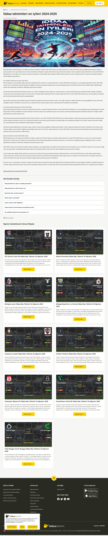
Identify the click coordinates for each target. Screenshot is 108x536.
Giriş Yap (89, 3)
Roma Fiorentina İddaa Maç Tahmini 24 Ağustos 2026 (76, 256)
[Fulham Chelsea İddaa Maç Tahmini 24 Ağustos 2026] (79, 339)
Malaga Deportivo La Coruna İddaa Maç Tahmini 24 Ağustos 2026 (78, 305)
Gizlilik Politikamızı (10, 522)
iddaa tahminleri (63, 69)
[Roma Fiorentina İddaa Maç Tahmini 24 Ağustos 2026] (79, 242)
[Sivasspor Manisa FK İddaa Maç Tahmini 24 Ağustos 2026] (28, 387)
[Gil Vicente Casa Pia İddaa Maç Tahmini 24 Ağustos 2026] (28, 242)
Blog (6, 9)
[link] (11, 3)
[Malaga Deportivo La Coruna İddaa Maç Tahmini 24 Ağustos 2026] (79, 289)
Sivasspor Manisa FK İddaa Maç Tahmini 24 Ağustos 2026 (26, 401)
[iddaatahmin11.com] (54, 526)
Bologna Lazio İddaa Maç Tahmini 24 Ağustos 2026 (24, 304)
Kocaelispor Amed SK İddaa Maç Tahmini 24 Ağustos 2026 (78, 401)
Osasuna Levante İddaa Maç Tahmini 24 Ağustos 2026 (25, 354)
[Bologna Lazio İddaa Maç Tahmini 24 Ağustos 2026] (28, 289)
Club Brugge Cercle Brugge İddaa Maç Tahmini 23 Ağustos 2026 (27, 450)
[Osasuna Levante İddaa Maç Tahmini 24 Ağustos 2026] (28, 339)
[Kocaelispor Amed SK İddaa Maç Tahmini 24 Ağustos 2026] (79, 387)
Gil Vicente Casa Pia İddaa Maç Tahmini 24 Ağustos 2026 (26, 256)
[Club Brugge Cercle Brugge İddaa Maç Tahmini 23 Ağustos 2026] (28, 434)
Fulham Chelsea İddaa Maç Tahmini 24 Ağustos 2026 (76, 354)
